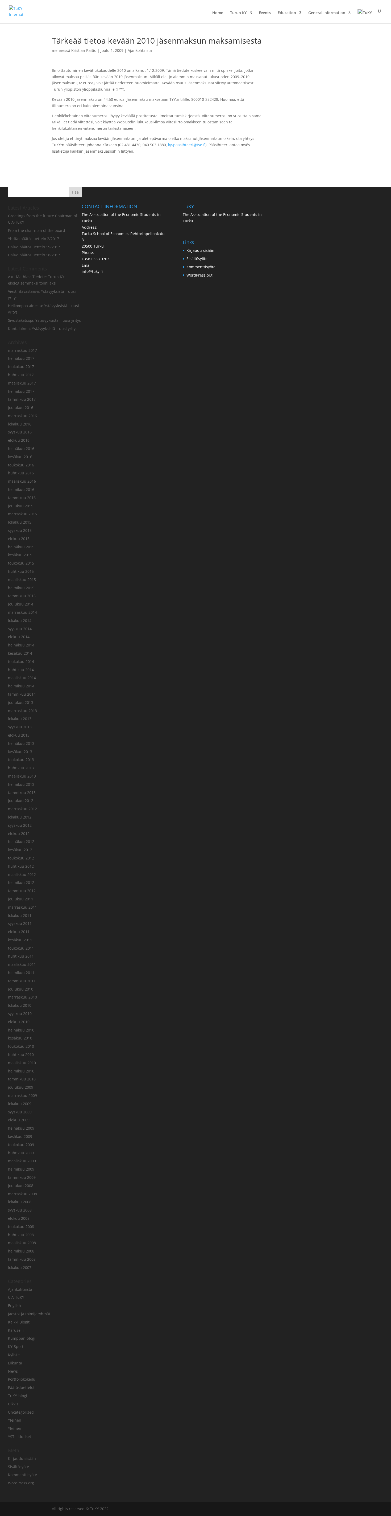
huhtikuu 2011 (21, 956)
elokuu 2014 (19, 636)
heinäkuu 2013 (21, 743)
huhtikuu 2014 (21, 669)
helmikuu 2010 (21, 1071)
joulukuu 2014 (20, 604)
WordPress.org (21, 1482)
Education (287, 13)
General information (326, 13)
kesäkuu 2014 (20, 653)
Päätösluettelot (21, 1387)
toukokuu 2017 (21, 366)
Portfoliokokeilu (21, 1379)
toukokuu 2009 (21, 1144)
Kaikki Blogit (19, 1322)
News (13, 1371)
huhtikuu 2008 (21, 1234)
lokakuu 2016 (19, 424)
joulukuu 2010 (20, 989)
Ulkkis (13, 1403)
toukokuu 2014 (21, 661)
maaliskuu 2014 (22, 677)
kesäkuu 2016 (20, 456)
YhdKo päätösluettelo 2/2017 (33, 238)
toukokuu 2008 (21, 1226)
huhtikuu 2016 (21, 472)
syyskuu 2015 (20, 530)
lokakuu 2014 (19, 620)
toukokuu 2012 (21, 858)
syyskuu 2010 (20, 1013)
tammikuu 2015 (22, 595)
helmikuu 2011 (21, 972)
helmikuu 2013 (21, 784)
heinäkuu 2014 (21, 645)
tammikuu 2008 (22, 1259)
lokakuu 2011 (19, 915)
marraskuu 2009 (22, 1095)
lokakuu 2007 (19, 1267)
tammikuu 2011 (22, 980)
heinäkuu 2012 (21, 841)
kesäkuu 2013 (20, 751)
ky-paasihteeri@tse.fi (186, 144)
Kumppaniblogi (21, 1338)
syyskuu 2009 (20, 1111)
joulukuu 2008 (20, 1185)
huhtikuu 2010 (21, 1054)
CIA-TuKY (16, 1297)
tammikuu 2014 (22, 694)
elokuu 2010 (19, 1021)
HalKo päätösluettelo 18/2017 (34, 254)
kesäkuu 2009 (20, 1136)
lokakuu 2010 (19, 1005)
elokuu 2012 (19, 833)
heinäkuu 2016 (21, 448)
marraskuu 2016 (22, 415)
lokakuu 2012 (19, 817)
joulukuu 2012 (20, 800)
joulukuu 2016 (20, 407)
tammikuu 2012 (22, 890)
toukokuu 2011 (21, 948)
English (14, 1305)
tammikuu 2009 (22, 1177)
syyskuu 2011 (20, 923)
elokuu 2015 (19, 538)
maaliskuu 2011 (22, 964)
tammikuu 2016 (22, 497)
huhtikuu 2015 (21, 571)
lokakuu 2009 (19, 1103)
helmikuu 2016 (21, 489)
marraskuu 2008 (22, 1193)
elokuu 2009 (19, 1119)
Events (265, 13)
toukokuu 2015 (21, 563)
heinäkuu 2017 (21, 358)
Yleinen (14, 1420)
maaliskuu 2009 (22, 1160)
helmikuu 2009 (21, 1169)
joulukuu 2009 (20, 1087)
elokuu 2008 (19, 1218)
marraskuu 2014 (22, 612)
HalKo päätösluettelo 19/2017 (34, 246)
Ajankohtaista (140, 50)
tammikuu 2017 (22, 399)
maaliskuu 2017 (22, 383)
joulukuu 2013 (20, 702)
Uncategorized (21, 1412)
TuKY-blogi (17, 1395)
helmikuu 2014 (21, 685)
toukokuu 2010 (21, 1046)
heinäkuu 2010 (21, 1030)
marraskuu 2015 (22, 513)
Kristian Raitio (83, 50)
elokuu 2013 (19, 735)
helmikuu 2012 (21, 882)
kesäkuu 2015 (20, 554)
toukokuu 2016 (21, 464)
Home (217, 13)
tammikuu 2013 (22, 792)
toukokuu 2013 (21, 759)
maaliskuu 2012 (22, 874)
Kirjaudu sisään (22, 1458)
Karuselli (16, 1330)
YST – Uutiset (19, 1436)
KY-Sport (15, 1346)
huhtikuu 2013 (21, 767)
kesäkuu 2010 (20, 1038)
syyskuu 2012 (20, 825)
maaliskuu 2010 (22, 1062)
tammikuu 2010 (22, 1078)
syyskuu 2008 (20, 1210)
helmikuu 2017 (21, 391)
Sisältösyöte (18, 1466)
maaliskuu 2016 (22, 481)
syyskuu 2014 (20, 628)
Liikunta (15, 1362)
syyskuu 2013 (20, 726)
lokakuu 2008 (19, 1201)
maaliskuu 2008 (22, 1242)
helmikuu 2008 (21, 1251)
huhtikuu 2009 (21, 1152)
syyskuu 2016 (20, 432)
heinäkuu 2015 (21, 546)
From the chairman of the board (36, 230)
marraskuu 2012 (22, 808)
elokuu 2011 (19, 931)
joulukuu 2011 (20, 898)
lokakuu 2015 (19, 522)
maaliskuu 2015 (22, 579)
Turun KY (238, 13)
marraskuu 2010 (22, 997)
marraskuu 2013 (22, 710)
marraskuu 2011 (22, 907)
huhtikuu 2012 (21, 866)
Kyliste (14, 1354)
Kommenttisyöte (22, 1474)
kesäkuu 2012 (20, 849)
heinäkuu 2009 (21, 1128)
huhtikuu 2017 (21, 374)
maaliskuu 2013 (22, 776)
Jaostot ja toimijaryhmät (29, 1313)
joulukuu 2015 (20, 505)
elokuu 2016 (19, 440)
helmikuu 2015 (21, 587)
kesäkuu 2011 (20, 939)
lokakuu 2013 (19, 718)
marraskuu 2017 (22, 350)
